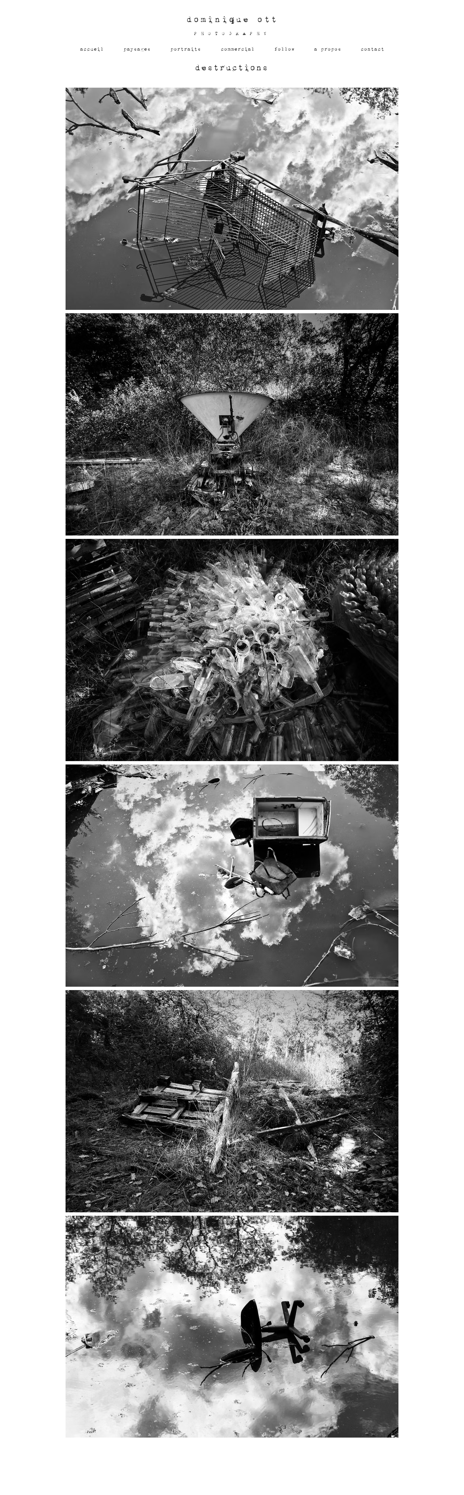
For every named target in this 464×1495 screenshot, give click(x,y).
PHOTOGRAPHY (232, 33)
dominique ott (232, 19)
